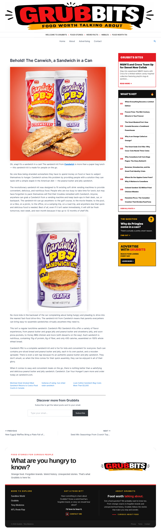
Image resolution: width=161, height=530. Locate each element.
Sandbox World (18, 496)
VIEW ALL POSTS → (127, 208)
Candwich (69, 164)
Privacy (133, 524)
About (72, 41)
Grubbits (15, 501)
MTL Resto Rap (18, 510)
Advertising (84, 41)
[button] (155, 41)
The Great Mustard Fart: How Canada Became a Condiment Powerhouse (137, 126)
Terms (140, 524)
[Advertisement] (137, 285)
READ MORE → (126, 83)
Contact (98, 41)
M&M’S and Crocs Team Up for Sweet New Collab (136, 66)
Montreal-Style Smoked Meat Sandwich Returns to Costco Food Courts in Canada (24, 385)
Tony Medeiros (17, 505)
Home (62, 41)
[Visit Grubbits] (125, 466)
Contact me (74, 514)
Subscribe (80, 413)
